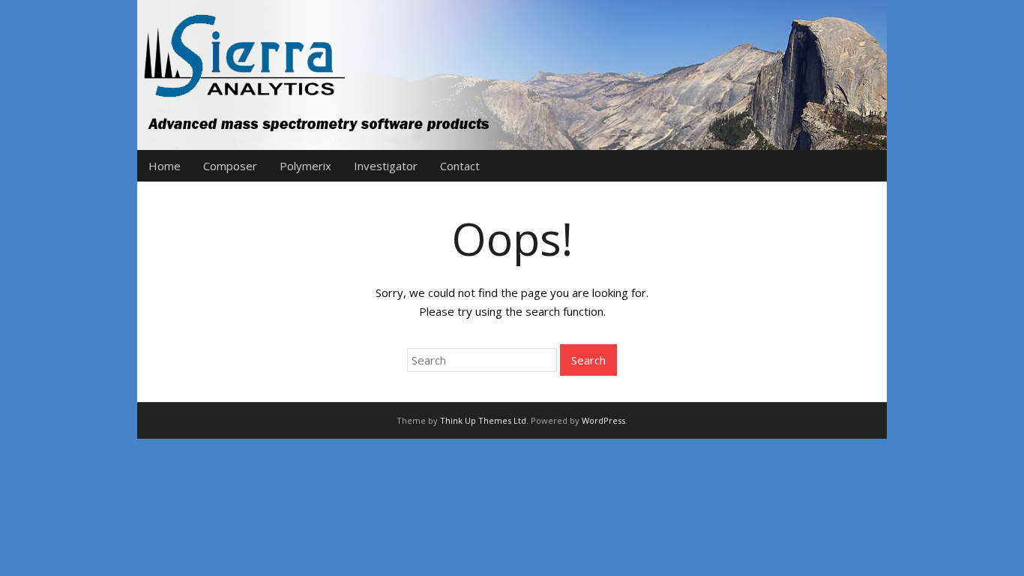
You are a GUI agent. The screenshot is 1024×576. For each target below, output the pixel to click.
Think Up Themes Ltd (483, 420)
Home (164, 165)
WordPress (603, 420)
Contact (460, 165)
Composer (230, 165)
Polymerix (305, 165)
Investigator (386, 165)
